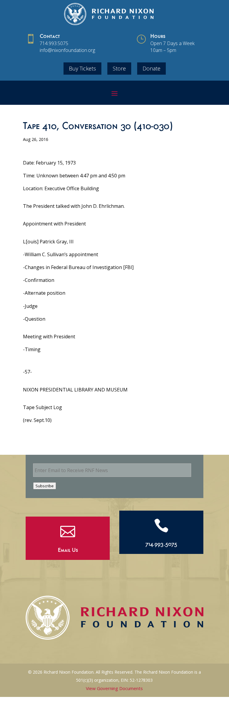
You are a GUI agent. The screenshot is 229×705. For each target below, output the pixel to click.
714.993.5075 (54, 43)
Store (119, 68)
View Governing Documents (114, 688)
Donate (151, 68)
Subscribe (44, 486)
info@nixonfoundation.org (67, 50)
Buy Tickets (82, 68)
